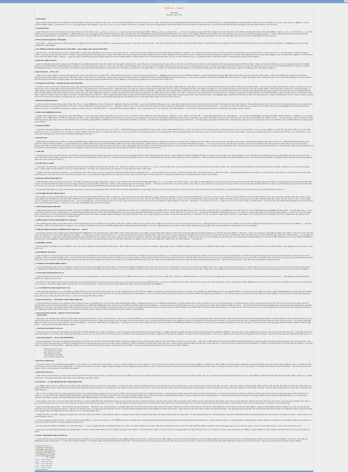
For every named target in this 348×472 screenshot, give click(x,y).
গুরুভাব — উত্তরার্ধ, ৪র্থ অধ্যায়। (44, 467)
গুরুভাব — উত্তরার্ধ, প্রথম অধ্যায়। (44, 463)
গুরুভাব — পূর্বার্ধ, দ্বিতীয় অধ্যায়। (44, 459)
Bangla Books (168, 2)
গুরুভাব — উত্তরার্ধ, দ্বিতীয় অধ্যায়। (44, 461)
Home (160, 2)
